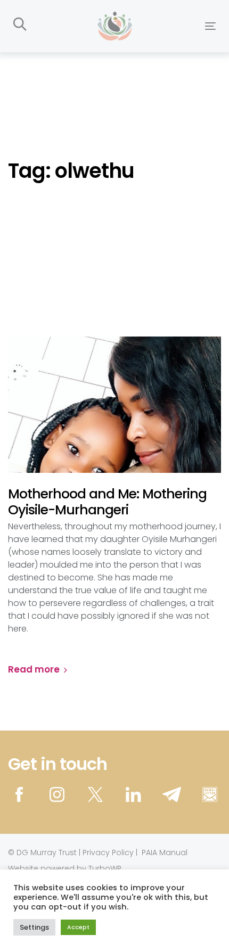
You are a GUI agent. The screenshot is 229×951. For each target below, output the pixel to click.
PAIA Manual (164, 852)
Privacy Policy (108, 852)
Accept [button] (78, 927)
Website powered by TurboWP (64, 868)
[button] (20, 25)
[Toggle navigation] (182, 26)
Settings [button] (34, 927)
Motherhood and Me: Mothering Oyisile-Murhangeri (107, 502)
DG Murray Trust (47, 852)
